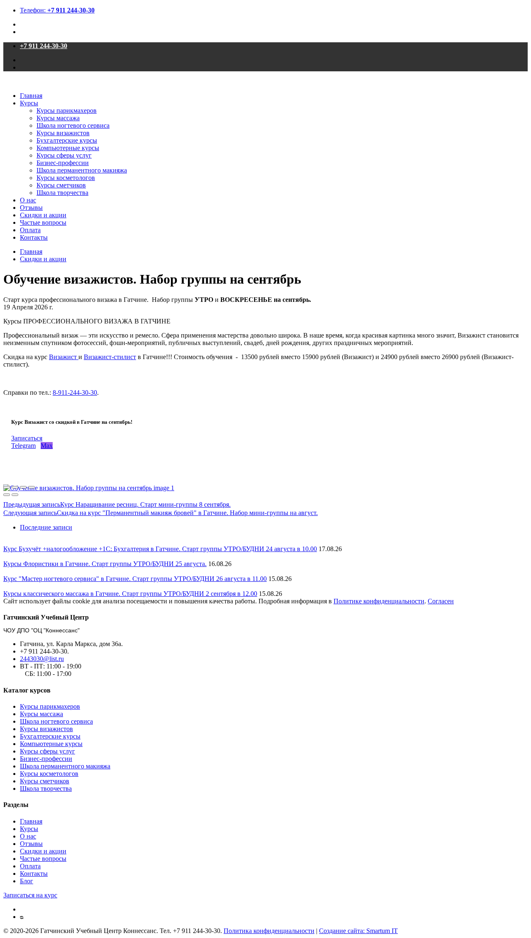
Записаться (26, 438)
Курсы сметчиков (61, 185)
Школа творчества (62, 192)
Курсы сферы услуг (64, 155)
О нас (28, 200)
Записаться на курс (30, 895)
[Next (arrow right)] (15, 494)
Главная (31, 95)
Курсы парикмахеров (67, 110)
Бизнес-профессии (63, 162)
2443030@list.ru (42, 658)
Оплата (30, 229)
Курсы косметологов (66, 177)
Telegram (23, 445)
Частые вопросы (43, 222)
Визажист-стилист (110, 356)
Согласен (441, 601)
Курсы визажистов (63, 132)
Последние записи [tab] (46, 527)
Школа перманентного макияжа (82, 170)
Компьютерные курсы (68, 147)
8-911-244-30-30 (75, 392)
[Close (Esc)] (6, 487)
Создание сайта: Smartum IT (358, 930)
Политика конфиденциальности (269, 930)
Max (47, 445)
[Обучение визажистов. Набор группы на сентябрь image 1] (88, 487)
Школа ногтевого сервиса (73, 125)
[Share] (15, 487)
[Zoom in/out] (31, 487)
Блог (26, 881)
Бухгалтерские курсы (67, 140)
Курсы (29, 103)
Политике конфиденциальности (379, 601)
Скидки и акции (43, 215)
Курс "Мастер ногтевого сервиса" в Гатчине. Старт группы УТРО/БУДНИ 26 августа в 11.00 (135, 578)
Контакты (34, 237)
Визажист (63, 356)
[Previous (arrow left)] (6, 494)
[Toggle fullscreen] (23, 487)
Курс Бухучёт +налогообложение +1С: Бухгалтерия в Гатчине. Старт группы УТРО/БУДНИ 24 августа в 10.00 (160, 548)
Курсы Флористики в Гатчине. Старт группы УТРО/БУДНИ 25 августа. (105, 563)
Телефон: (57, 10)
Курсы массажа (58, 118)
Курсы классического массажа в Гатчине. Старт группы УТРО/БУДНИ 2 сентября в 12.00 (130, 593)
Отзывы (31, 207)
